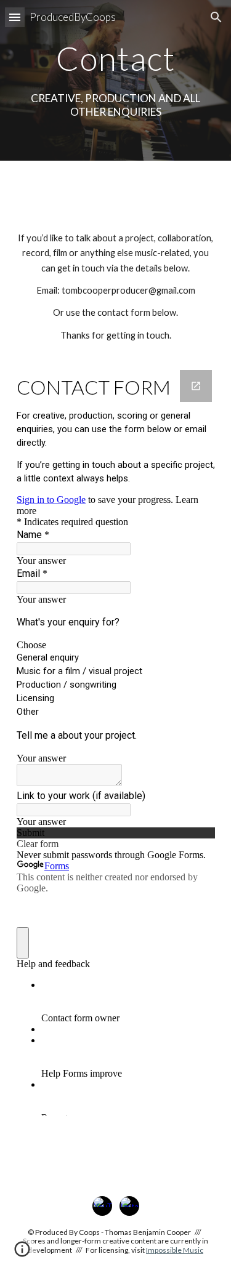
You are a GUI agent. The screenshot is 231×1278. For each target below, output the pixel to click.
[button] (15, 17)
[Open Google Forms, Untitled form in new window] (196, 386)
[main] (116, 58)
